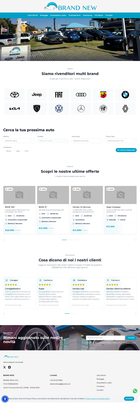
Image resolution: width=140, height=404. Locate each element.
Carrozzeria (76, 136)
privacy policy (130, 343)
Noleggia (44, 15)
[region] (70, 213)
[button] (5, 399)
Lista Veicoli (33, 15)
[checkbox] (4, 151)
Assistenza (87, 15)
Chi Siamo (99, 15)
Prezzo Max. (110, 136)
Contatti (108, 15)
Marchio (6, 136)
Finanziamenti (74, 15)
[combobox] (18, 141)
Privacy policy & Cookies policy (97, 399)
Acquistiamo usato (58, 15)
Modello (40, 136)
